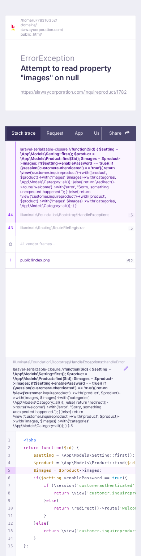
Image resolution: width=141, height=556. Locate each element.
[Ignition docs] (15, 27)
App (79, 133)
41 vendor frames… (37, 244)
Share (116, 133)
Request (55, 133)
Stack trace (23, 133)
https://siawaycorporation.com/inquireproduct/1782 (74, 92)
